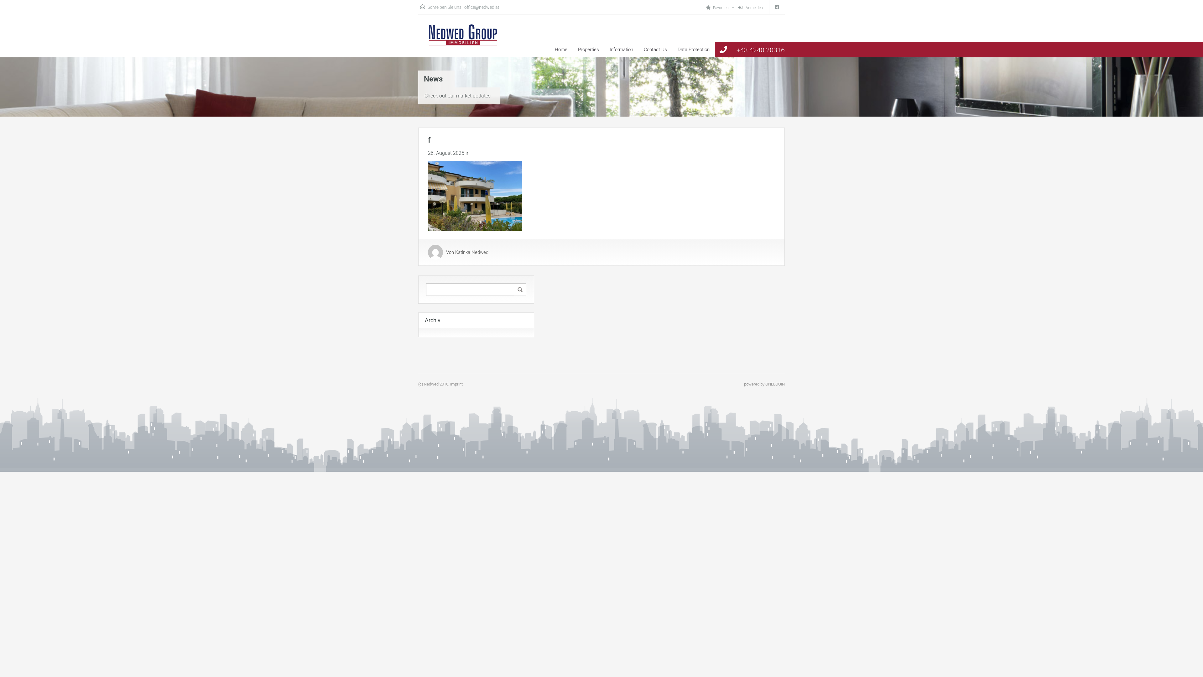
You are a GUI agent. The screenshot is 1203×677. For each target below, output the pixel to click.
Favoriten (721, 8)
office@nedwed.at (481, 7)
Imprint (456, 384)
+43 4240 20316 (761, 50)
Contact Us (655, 49)
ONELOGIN (775, 384)
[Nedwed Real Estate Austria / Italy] (459, 40)
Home (561, 49)
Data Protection (694, 49)
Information (621, 49)
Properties (588, 49)
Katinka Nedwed (471, 252)
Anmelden (754, 8)
